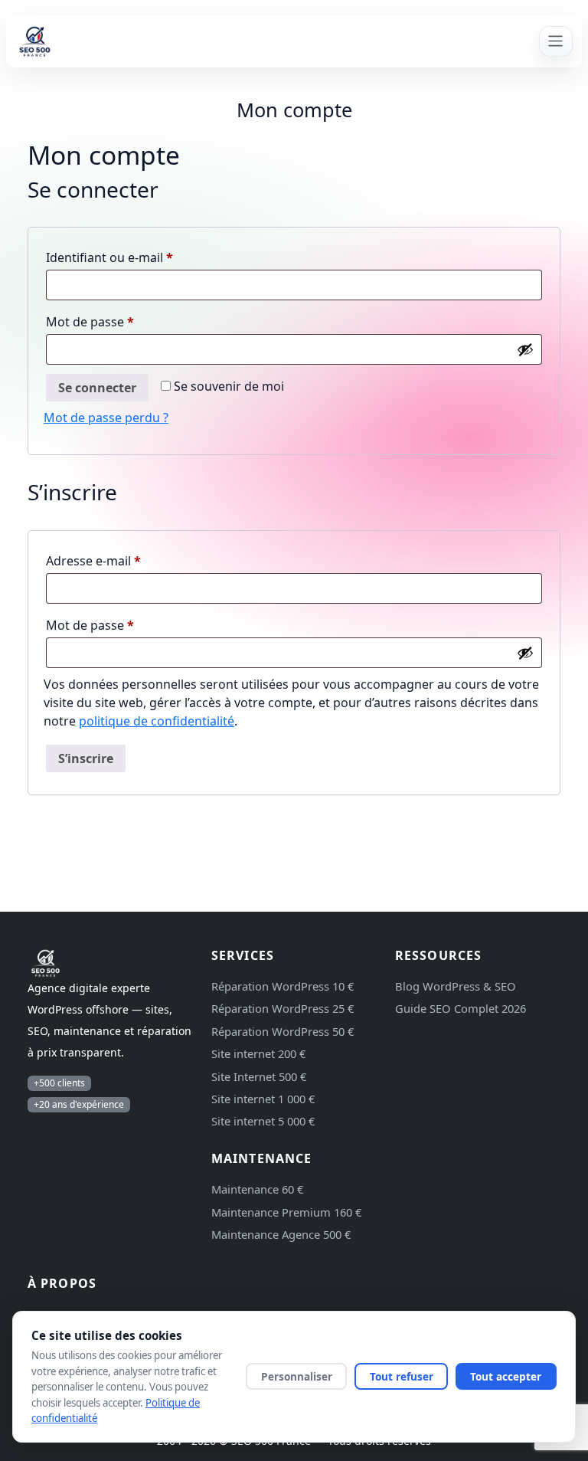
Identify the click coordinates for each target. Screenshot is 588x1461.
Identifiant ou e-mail (142, 257)
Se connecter (97, 387)
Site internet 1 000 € (263, 1098)
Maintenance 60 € (257, 1189)
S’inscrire (85, 758)
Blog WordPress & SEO (455, 986)
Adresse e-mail (126, 560)
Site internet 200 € (258, 1053)
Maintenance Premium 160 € (286, 1212)
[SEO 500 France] (264, 41)
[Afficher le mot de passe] (525, 349)
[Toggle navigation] (556, 41)
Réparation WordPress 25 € (282, 1008)
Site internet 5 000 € (263, 1121)
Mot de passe (122, 321)
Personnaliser (296, 1376)
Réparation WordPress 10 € (282, 986)
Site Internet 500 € (258, 1076)
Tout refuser (401, 1376)
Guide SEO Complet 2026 (460, 1008)
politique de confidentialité (156, 720)
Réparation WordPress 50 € (282, 1031)
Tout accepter (505, 1376)
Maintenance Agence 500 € (281, 1234)
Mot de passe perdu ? (106, 417)
